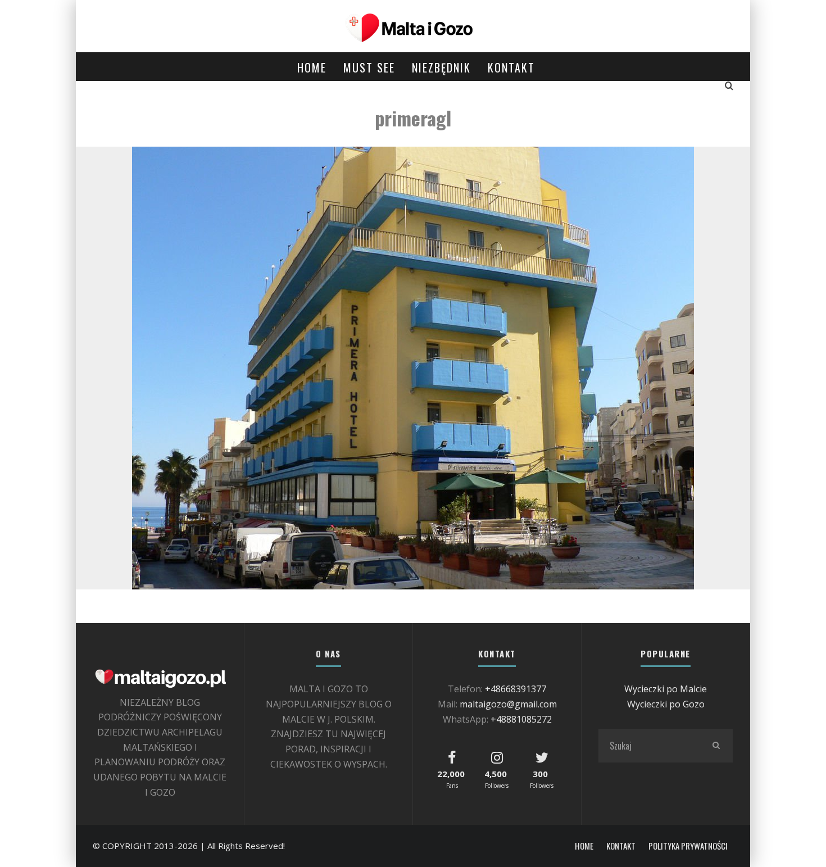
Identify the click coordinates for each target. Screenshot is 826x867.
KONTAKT (511, 67)
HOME (311, 67)
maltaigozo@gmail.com (508, 704)
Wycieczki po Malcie (665, 689)
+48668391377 (515, 689)
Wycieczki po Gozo (666, 704)
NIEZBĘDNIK (441, 67)
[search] (716, 745)
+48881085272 (521, 719)
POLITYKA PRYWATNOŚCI (688, 846)
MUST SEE (369, 67)
